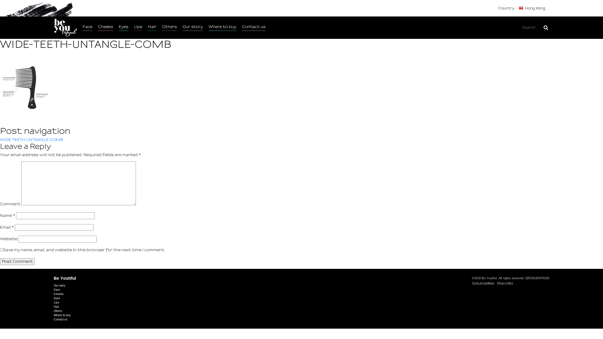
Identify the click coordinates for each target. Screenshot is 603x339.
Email (7, 227)
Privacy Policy (505, 283)
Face (87, 27)
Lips (138, 27)
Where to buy (222, 27)
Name (7, 216)
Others (169, 27)
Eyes (123, 27)
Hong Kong (535, 8)
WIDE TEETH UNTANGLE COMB (31, 140)
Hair (152, 27)
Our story (193, 27)
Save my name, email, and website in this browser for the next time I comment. (84, 250)
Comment (10, 204)
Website (8, 239)
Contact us (253, 27)
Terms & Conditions (483, 283)
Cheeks (105, 27)
